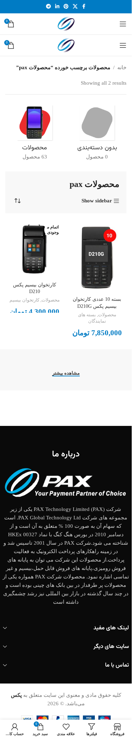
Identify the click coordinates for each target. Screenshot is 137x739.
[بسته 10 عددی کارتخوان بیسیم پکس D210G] (97, 257)
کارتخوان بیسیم (24, 300)
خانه (121, 67)
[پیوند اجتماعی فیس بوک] (84, 7)
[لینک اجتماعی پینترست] (66, 7)
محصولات (107, 314)
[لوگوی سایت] (66, 23)
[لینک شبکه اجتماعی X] (75, 7)
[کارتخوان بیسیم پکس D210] (34, 249)
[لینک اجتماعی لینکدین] (57, 7)
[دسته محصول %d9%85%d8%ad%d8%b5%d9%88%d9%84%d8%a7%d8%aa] (34, 134)
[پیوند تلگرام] (48, 7)
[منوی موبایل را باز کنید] (123, 24)
